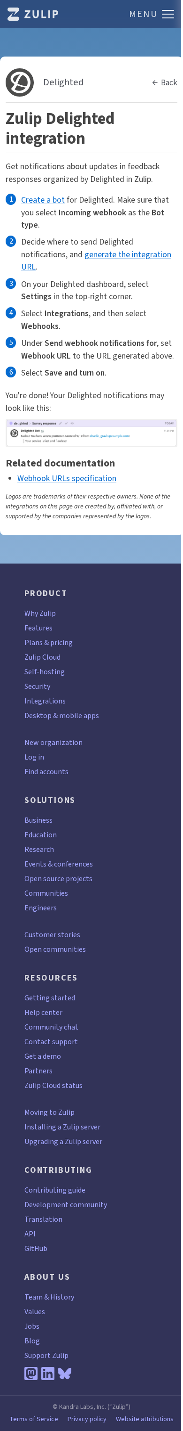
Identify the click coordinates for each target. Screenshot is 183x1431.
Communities (46, 893)
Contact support (51, 1042)
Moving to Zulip (49, 1112)
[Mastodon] (31, 1373)
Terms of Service (33, 1419)
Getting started (49, 998)
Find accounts (46, 772)
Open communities (55, 949)
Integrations (45, 701)
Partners (38, 1071)
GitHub (35, 1248)
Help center (43, 1012)
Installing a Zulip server (62, 1127)
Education (40, 835)
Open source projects (58, 878)
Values (34, 1312)
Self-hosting (44, 672)
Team (33, 1297)
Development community (65, 1205)
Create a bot (43, 199)
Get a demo (42, 1056)
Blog (32, 1341)
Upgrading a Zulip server (63, 1141)
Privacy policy (87, 1419)
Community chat (51, 1027)
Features (38, 628)
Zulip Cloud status (53, 1085)
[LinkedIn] (47, 1373)
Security (37, 686)
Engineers (40, 908)
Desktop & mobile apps (61, 715)
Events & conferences (58, 864)
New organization (53, 742)
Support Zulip (46, 1355)
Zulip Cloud (42, 657)
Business (38, 820)
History (62, 1297)
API (30, 1234)
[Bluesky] (64, 1373)
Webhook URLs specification (66, 478)
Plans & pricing (48, 642)
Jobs (31, 1326)
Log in (34, 757)
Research (39, 849)
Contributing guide (54, 1190)
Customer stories (52, 935)
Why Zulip (40, 613)
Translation (43, 1219)
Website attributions (145, 1419)
